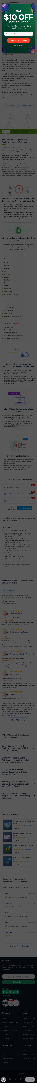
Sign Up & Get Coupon (18, 40)
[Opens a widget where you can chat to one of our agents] (30, 1079)
